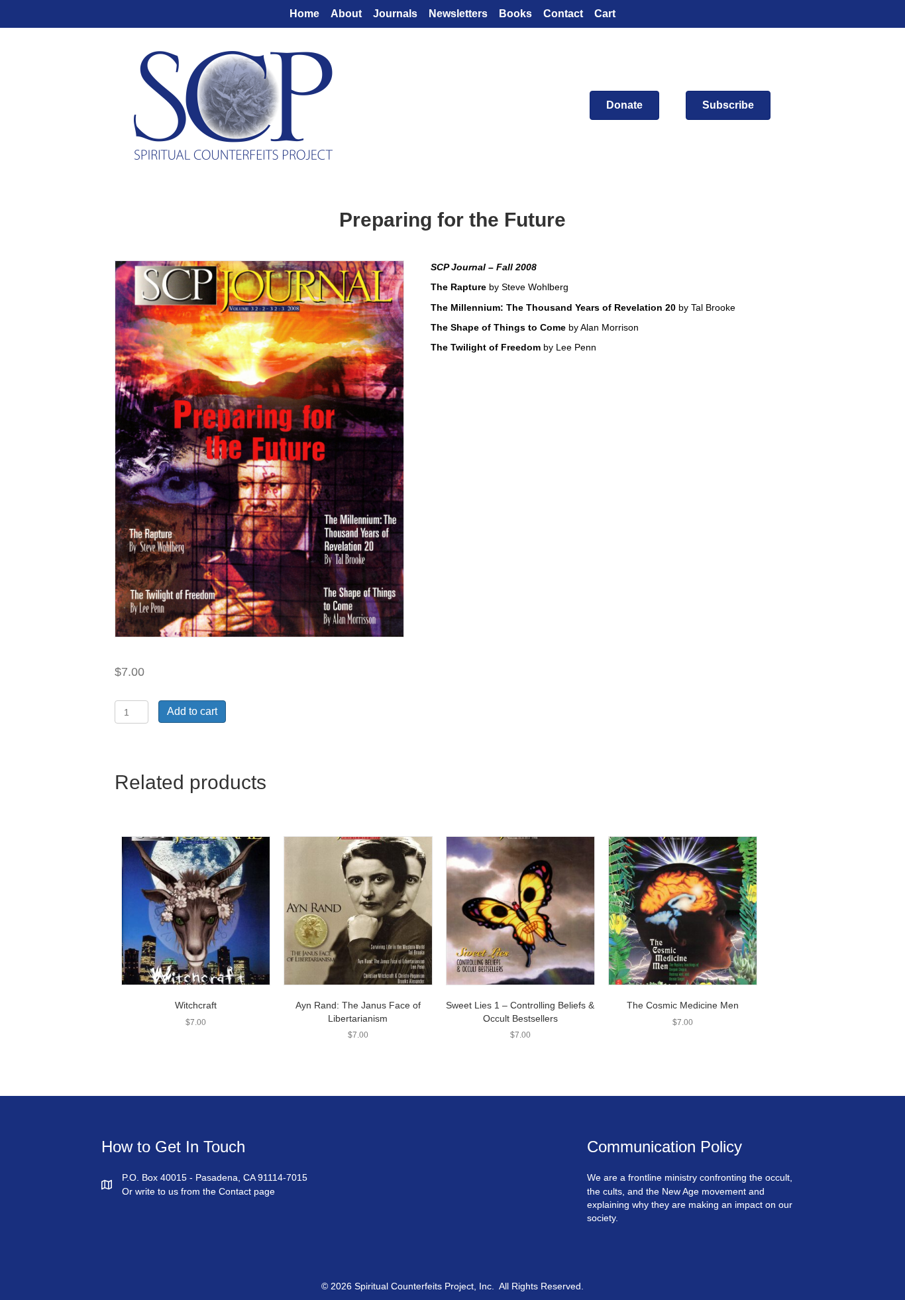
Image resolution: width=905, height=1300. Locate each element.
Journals (395, 13)
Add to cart (192, 711)
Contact (563, 13)
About (346, 13)
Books (515, 13)
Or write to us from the (170, 1191)
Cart (604, 13)
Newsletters (458, 13)
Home (304, 13)
